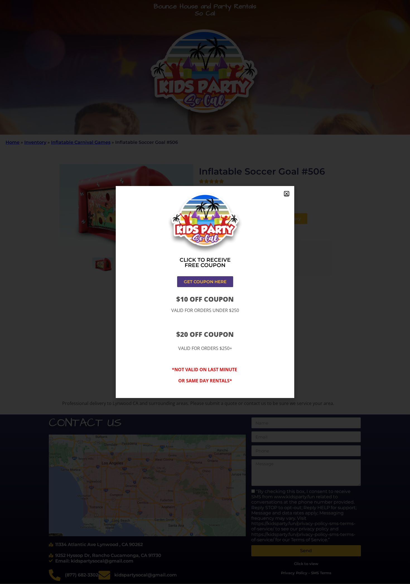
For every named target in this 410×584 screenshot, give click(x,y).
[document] (205, 292)
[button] (286, 194)
